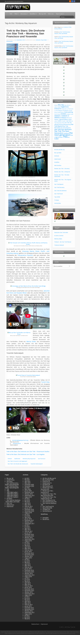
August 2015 (28, 558)
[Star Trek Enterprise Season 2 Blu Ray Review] (64, 89)
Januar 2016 (28, 551)
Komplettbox (65, 110)
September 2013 (29, 594)
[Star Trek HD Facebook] (74, 1)
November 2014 (29, 572)
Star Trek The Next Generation (61, 132)
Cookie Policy (10, 480)
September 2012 (29, 612)
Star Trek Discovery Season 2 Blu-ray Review (62, 32)
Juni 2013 (27, 598)
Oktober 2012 (29, 611)
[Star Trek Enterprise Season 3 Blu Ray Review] (64, 92)
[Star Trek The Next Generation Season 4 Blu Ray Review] (64, 73)
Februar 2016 (28, 550)
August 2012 (28, 614)
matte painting (68, 112)
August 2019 (28, 497)
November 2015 (29, 555)
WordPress (46, 519)
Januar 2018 (28, 519)
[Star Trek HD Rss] (70, 1)
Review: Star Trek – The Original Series (62, 180)
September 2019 (29, 495)
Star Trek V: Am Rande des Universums (18, 464)
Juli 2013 (27, 597)
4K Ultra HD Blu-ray (59, 149)
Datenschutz (10, 505)
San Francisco (41, 458)
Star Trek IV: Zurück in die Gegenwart (17, 461)
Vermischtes (57, 203)
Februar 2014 (28, 586)
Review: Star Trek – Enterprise (62, 171)
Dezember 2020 (29, 484)
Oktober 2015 (29, 556)
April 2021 (27, 481)
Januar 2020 (28, 491)
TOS (11, 14)
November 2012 (29, 609)
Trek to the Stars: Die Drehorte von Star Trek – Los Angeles (25, 454)
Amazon (56, 105)
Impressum (59, 14)
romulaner (68, 114)
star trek (68, 121)
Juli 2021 (27, 478)
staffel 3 (56, 121)
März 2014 (28, 584)
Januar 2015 (28, 569)
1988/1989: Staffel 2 (12, 494)
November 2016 (29, 536)
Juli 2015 (27, 559)
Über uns (51, 14)
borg (65, 105)
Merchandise (57, 165)
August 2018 (28, 512)
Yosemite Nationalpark (36, 464)
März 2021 (28, 483)
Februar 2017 (28, 531)
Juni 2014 (27, 580)
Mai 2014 (27, 581)
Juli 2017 (27, 525)
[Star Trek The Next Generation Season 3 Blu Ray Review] (64, 70)
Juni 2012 (27, 617)
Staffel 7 (64, 121)
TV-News (56, 200)
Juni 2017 (27, 526)
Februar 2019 (28, 506)
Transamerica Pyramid (25, 255)
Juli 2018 (27, 514)
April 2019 (27, 503)
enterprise (57, 109)
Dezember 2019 (29, 492)
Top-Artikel (44, 40)
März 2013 (28, 603)
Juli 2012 (27, 615)
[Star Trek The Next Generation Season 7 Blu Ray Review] (64, 82)
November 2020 (29, 486)
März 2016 (28, 548)
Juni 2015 (27, 561)
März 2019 (28, 505)
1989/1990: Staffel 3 (12, 495)
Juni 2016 (27, 544)
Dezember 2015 (29, 553)
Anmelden (46, 518)
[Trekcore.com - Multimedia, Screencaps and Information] (64, 216)
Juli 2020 (27, 488)
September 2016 (29, 539)
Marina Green (31, 341)
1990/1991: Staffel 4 (12, 497)
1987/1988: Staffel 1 (12, 492)
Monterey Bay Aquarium (29, 458)
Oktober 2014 (29, 573)
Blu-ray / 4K (42, 14)
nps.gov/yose (17, 443)
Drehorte (38, 40)
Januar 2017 (28, 533)
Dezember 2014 (29, 570)
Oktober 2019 (29, 494)
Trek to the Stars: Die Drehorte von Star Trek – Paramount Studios (27, 451)
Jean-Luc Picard (68, 108)
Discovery (24, 14)
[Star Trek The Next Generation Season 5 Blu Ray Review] (64, 76)
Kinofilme (33, 14)
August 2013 (28, 595)
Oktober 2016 (29, 537)
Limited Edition (60, 112)
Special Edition (63, 119)
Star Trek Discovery (59, 187)
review (63, 114)
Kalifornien (17, 458)
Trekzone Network (59, 245)
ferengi (62, 108)
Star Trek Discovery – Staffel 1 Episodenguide (12, 487)
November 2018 (29, 511)
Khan (57, 110)
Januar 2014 (28, 587)
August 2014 (28, 576)
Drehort (10, 458)
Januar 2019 (28, 508)
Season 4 (64, 117)
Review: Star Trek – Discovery (62, 168)
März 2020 (28, 489)
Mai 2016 (27, 545)
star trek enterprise (65, 127)
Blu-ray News (57, 152)
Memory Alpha (58, 238)
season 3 (57, 117)
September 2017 (29, 523)
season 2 (65, 116)
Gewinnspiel (57, 159)
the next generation (63, 133)
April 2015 (27, 564)
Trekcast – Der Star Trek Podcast (62, 242)
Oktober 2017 (29, 522)
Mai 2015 (27, 562)
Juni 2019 (27, 500)
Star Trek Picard (58, 193)
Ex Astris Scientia (58, 235)
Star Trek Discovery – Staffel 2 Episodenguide (12, 483)
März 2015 (28, 565)
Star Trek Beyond (58, 184)
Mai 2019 (27, 502)
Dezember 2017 (29, 520)
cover (59, 107)
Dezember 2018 (29, 509)
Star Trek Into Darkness (60, 190)
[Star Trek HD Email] (72, 1)
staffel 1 (70, 119)
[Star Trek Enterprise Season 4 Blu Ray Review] (64, 95)
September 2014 (29, 575)
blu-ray (61, 105)
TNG (16, 14)
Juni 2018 (27, 516)
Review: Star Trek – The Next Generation (48, 494)
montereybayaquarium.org (20, 440)
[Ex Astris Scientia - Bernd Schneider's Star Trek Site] (55, 221)
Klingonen (60, 110)
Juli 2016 (27, 542)
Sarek (72, 114)
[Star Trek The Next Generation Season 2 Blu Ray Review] (64, 67)
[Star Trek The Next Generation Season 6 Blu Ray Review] (64, 79)
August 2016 (28, 541)
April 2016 (27, 547)
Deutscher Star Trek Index (61, 232)
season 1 (58, 116)
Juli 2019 (27, 498)
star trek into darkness (63, 129)
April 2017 (27, 528)
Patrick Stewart (57, 114)
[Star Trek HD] (17, 7)
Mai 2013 (27, 600)
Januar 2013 (28, 606)
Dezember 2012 (29, 608)
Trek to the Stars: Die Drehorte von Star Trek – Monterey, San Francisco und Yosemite (25, 33)
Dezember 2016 (29, 534)
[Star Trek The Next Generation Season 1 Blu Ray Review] (64, 61)
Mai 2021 (27, 480)
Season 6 (70, 117)
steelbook (66, 133)
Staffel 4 (60, 121)
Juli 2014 (27, 578)
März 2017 (28, 530)
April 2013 (27, 601)
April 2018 (27, 517)
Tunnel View (45, 382)
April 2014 (27, 583)
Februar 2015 (28, 567)
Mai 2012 (27, 618)
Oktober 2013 (29, 592)
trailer (56, 139)
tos (69, 137)
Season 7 (56, 119)
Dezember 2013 (29, 589)
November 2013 (29, 590)
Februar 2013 (28, 604)
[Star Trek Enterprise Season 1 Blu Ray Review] (64, 85)
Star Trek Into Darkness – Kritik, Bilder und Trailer (12, 501)
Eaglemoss (65, 107)
